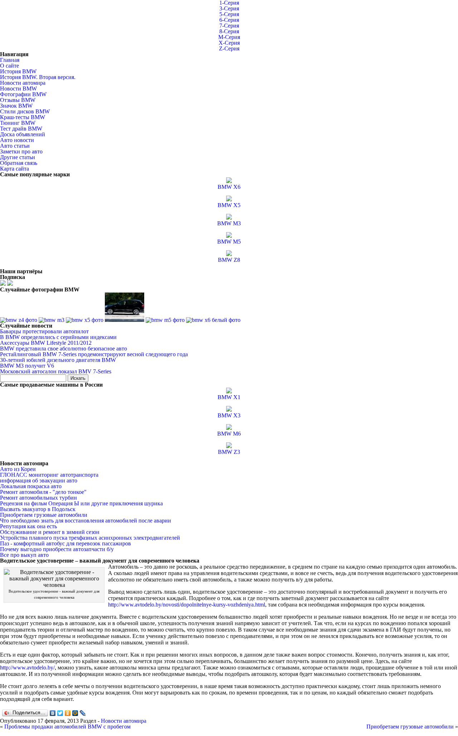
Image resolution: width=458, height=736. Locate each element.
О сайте (9, 66)
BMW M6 (229, 434)
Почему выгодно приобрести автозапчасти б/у (57, 549)
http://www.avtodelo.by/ (27, 667)
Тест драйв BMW (21, 129)
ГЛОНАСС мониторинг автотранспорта (49, 475)
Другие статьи (17, 157)
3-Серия (229, 8)
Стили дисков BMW (25, 111)
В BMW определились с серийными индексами (58, 337)
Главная (9, 60)
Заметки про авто (21, 151)
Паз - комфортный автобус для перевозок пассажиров (65, 543)
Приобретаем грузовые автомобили (43, 515)
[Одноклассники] (68, 713)
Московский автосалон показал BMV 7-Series (55, 371)
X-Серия (229, 43)
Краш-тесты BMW (22, 117)
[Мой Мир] (75, 713)
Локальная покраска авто (31, 486)
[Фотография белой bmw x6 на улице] (213, 320)
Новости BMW (18, 88)
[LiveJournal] (83, 713)
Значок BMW (16, 106)
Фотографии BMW (23, 94)
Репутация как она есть (28, 526)
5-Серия (229, 14)
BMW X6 (229, 187)
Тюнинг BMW (17, 123)
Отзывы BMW (17, 100)
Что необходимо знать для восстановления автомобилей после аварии (85, 520)
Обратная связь (18, 163)
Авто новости (17, 140)
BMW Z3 (229, 452)
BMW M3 (229, 223)
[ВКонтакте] (53, 713)
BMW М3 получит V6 (27, 366)
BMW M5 (229, 242)
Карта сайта (14, 169)
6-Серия (229, 20)
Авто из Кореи (18, 469)
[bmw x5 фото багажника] (84, 320)
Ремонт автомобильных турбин (38, 498)
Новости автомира (22, 83)
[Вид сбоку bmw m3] (51, 320)
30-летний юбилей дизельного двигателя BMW (58, 360)
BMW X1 (229, 397)
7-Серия (229, 26)
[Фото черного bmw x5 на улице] (124, 320)
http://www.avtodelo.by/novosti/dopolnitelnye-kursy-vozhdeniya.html (186, 605)
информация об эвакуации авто (38, 480)
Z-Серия (229, 48)
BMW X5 (229, 205)
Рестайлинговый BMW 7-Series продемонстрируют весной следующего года (94, 354)
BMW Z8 (229, 260)
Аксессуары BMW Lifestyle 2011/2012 (46, 343)
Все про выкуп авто (24, 555)
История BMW (18, 71)
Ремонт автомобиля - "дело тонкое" (43, 492)
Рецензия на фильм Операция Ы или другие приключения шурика (81, 503)
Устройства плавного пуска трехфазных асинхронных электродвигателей (90, 538)
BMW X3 (229, 415)
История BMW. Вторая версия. (37, 77)
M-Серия (229, 37)
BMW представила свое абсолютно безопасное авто (63, 348)
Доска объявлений (22, 134)
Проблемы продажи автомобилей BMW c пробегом (67, 726)
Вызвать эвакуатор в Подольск (37, 509)
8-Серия (229, 31)
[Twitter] (60, 713)
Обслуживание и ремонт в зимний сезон (49, 532)
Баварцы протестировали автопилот (44, 331)
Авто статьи (15, 146)
